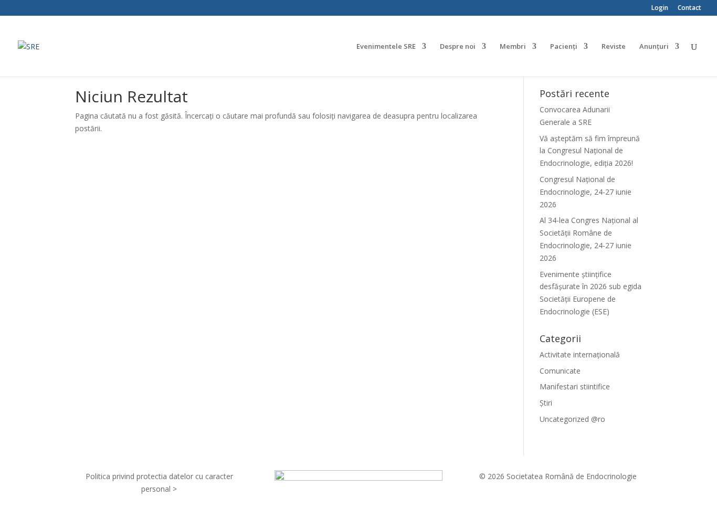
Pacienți (563, 47)
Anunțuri (654, 47)
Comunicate (560, 371)
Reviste (614, 47)
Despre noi (458, 47)
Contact (689, 8)
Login (659, 8)
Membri (513, 47)
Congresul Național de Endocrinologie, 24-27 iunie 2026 (585, 191)
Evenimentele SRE (386, 47)
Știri (546, 403)
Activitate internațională (580, 354)
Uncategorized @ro (572, 419)
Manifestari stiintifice (575, 386)
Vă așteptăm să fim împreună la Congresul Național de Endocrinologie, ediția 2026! (590, 150)
